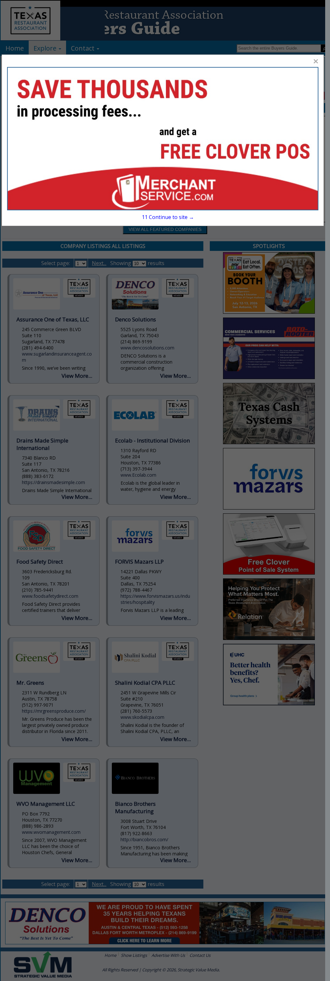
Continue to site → (168, 217)
